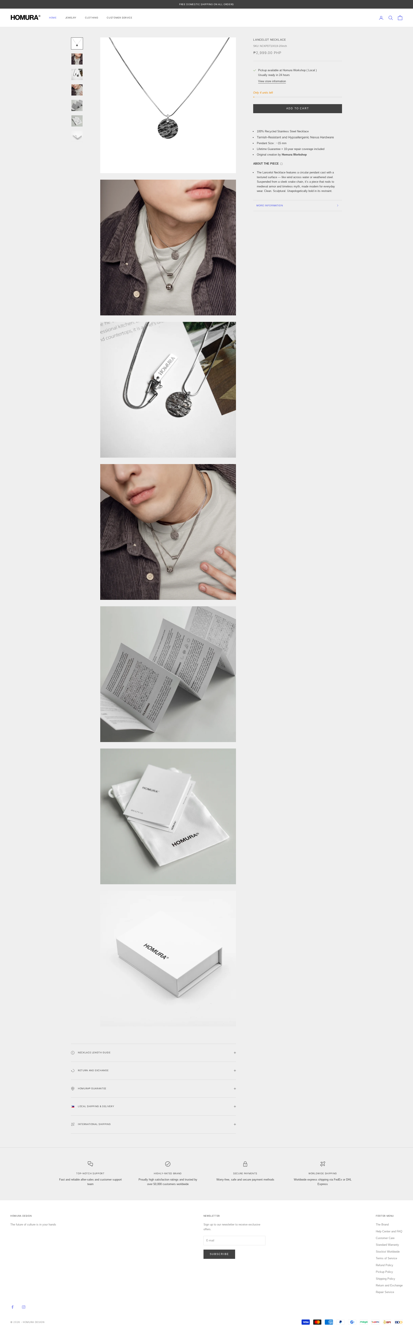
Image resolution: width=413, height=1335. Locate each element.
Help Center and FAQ (389, 1231)
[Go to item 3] (77, 74)
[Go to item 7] (77, 136)
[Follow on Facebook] (12, 1307)
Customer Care (385, 1238)
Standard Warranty (387, 1244)
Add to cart (297, 108)
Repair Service (385, 1292)
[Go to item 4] (77, 90)
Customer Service (119, 17)
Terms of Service (386, 1258)
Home (53, 17)
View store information (272, 81)
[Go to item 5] (77, 105)
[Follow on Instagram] (24, 1307)
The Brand (382, 1224)
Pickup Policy (384, 1271)
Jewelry (71, 17)
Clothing (91, 17)
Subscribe (219, 1254)
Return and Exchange (389, 1285)
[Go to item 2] (77, 59)
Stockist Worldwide (388, 1251)
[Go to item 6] (77, 121)
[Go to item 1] (77, 43)
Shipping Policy (385, 1278)
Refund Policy (384, 1265)
